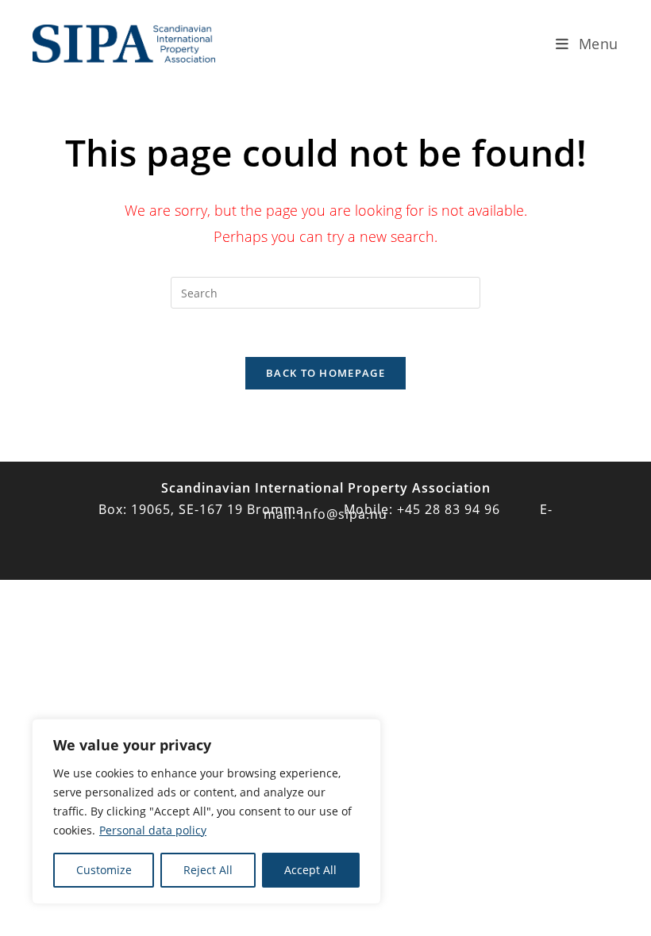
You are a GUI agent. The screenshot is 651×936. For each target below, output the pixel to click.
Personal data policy (152, 830)
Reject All (208, 869)
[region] (206, 811)
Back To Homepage (325, 373)
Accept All (310, 869)
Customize (104, 869)
